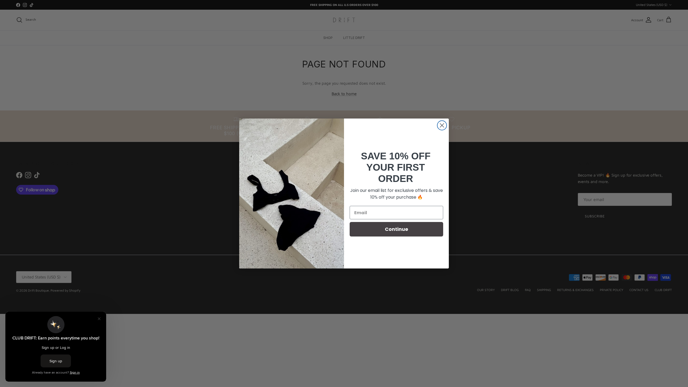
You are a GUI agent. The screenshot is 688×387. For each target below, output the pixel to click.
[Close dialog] (442, 125)
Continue (396, 229)
